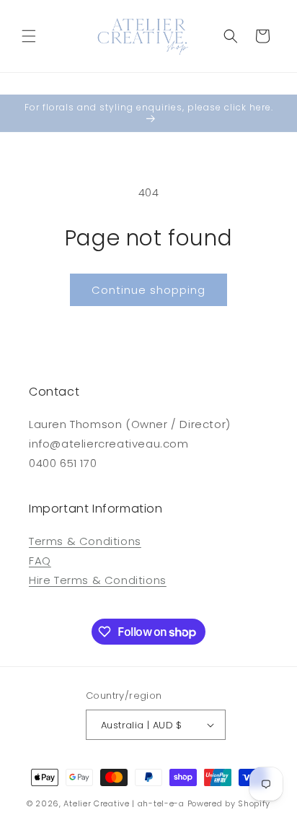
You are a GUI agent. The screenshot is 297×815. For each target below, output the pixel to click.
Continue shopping (148, 289)
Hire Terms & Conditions (98, 580)
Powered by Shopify (229, 803)
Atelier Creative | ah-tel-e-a (123, 803)
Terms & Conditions (85, 541)
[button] (29, 36)
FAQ (40, 560)
